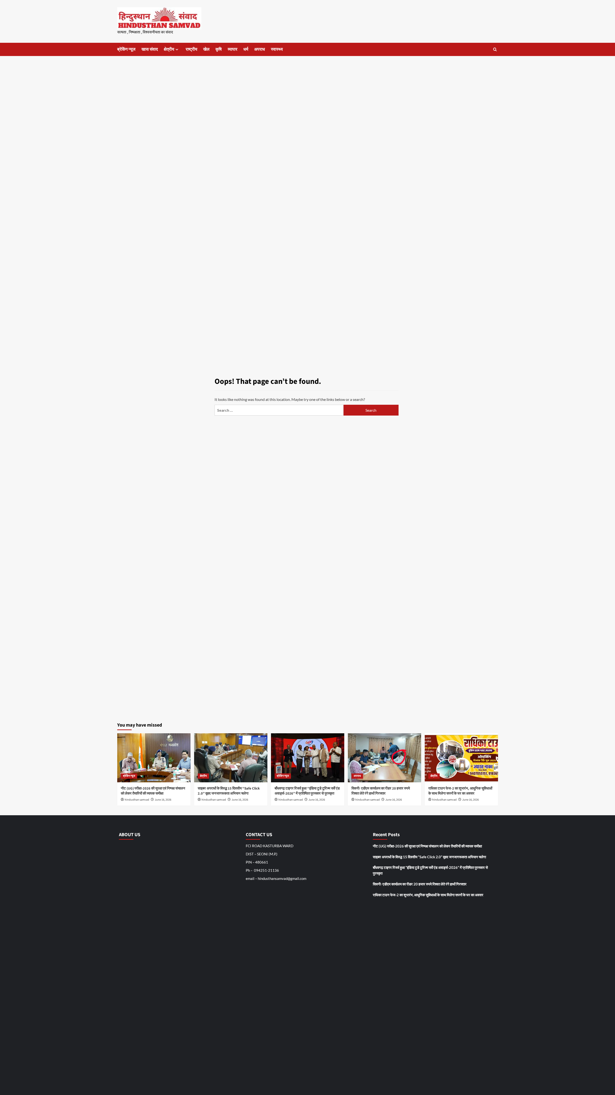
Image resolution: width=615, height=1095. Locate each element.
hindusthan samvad (137, 800)
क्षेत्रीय (169, 49)
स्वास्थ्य (277, 49)
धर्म (245, 49)
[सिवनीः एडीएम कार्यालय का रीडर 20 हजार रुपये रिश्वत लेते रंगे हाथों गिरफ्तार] (384, 757)
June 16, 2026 (163, 800)
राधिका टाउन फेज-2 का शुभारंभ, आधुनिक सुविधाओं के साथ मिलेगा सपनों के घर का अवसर (460, 791)
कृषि (218, 49)
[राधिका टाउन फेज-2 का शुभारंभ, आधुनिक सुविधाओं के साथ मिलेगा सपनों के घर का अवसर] (461, 757)
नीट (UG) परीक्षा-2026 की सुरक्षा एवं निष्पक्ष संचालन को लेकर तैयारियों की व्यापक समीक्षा (153, 791)
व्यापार (232, 49)
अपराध (259, 49)
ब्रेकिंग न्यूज (126, 49)
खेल (206, 49)
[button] (495, 49)
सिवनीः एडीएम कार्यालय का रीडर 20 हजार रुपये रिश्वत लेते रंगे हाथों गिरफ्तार (380, 791)
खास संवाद (149, 49)
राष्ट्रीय (191, 49)
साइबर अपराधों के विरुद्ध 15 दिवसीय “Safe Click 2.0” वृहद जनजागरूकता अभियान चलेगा (229, 791)
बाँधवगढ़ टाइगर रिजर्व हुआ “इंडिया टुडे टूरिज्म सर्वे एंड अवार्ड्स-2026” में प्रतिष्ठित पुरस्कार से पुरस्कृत (307, 791)
